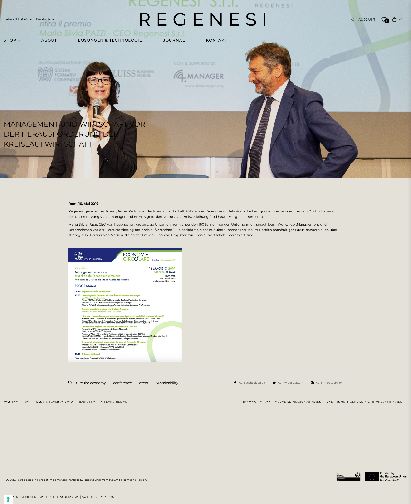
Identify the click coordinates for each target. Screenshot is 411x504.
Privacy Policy (256, 402)
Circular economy (91, 383)
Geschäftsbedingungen (298, 402)
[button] (14, 40)
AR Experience (113, 402)
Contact (12, 402)
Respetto (86, 402)
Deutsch (43, 19)
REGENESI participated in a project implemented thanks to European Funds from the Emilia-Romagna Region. (75, 479)
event (143, 383)
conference (122, 383)
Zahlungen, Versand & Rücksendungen (364, 402)
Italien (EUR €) (16, 19)
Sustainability (167, 383)
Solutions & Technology (49, 402)
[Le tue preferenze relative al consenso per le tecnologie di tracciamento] (8, 499)
